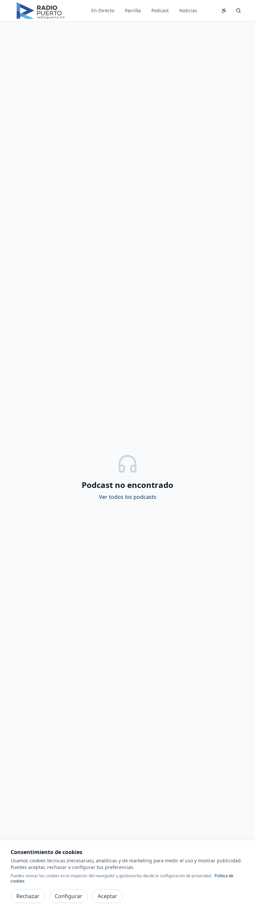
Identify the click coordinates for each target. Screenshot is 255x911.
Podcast (160, 10)
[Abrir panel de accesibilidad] (224, 11)
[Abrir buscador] (238, 11)
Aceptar (107, 896)
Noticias (188, 10)
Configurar (68, 896)
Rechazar (28, 896)
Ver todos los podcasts (127, 497)
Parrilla (133, 10)
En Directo (102, 10)
